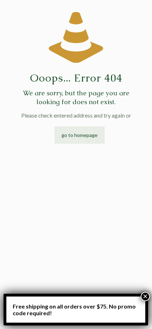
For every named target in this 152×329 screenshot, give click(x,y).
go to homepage (80, 135)
